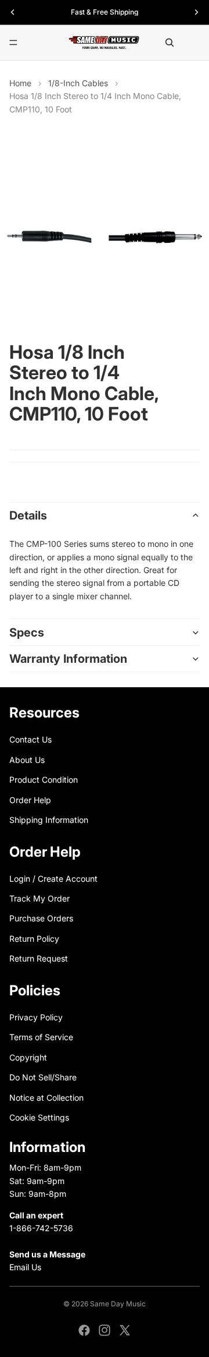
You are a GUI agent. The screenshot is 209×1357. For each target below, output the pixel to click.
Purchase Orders (41, 918)
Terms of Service (41, 1037)
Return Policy (34, 938)
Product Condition (43, 779)
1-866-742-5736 (41, 1228)
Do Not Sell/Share (43, 1077)
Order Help (30, 799)
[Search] (169, 42)
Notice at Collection (46, 1097)
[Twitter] (125, 1330)
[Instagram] (104, 1330)
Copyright (28, 1057)
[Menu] (13, 42)
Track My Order (39, 898)
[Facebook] (84, 1330)
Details (28, 515)
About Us (27, 759)
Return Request (38, 958)
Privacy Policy (36, 1017)
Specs (26, 632)
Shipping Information (48, 820)
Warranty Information (68, 659)
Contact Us (30, 739)
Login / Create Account (53, 878)
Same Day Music (118, 1303)
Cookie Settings (39, 1117)
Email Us (25, 1267)
